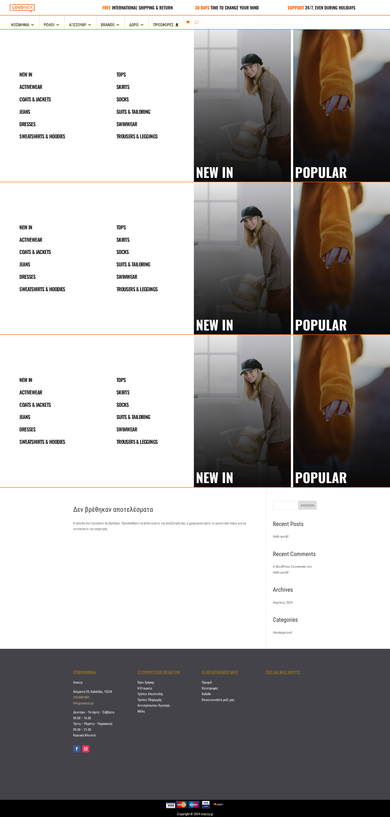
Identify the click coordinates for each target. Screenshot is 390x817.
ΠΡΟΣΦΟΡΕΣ (163, 24)
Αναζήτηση (307, 505)
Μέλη (141, 711)
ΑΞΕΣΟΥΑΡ (77, 24)
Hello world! (281, 537)
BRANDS (107, 24)
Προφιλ (207, 682)
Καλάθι (206, 694)
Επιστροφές (210, 688)
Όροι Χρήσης (145, 682)
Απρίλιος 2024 (282, 603)
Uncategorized (282, 633)
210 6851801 (81, 697)
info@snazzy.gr (83, 703)
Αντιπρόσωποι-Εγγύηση (153, 705)
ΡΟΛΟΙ (49, 24)
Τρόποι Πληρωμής (149, 700)
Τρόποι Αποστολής (150, 694)
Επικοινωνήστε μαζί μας (218, 700)
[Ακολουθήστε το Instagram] (85, 748)
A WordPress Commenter (289, 567)
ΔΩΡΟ (134, 24)
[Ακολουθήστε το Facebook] (76, 748)
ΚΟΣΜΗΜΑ (20, 24)
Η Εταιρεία (144, 688)
